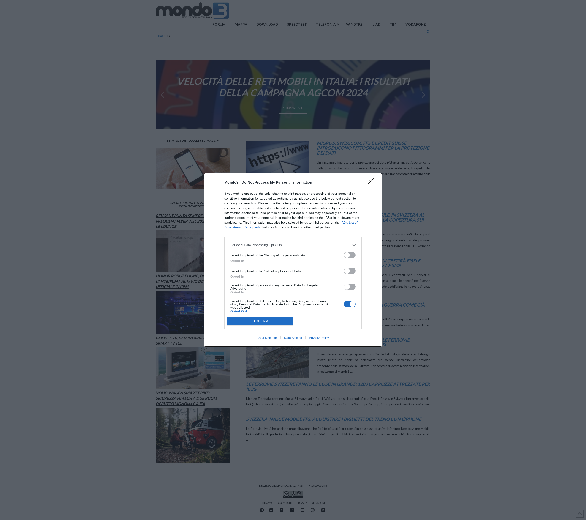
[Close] (372, 182)
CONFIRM (260, 321)
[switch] (350, 255)
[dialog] (293, 260)
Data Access (293, 337)
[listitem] (293, 245)
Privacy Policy (319, 337)
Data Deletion (267, 337)
